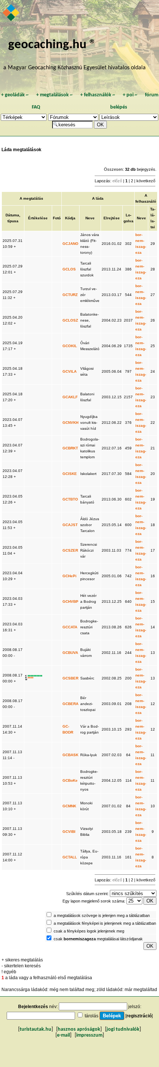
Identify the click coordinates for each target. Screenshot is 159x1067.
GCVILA (69, 371)
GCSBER (70, 678)
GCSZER (70, 550)
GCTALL (69, 857)
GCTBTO (70, 499)
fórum (151, 95)
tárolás (91, 1015)
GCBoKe (70, 780)
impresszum (89, 1035)
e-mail (63, 1035)
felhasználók (97, 95)
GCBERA (70, 704)
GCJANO (70, 244)
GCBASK (70, 755)
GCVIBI (68, 832)
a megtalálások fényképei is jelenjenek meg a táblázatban (105, 923)
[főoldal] (11, 13)
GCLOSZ (70, 320)
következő (145, 181)
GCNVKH (70, 423)
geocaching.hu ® (52, 45)
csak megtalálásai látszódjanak (98, 939)
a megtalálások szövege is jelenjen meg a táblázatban (102, 915)
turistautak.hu (35, 1029)
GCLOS (69, 269)
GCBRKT (70, 448)
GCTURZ (70, 295)
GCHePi (69, 576)
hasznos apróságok (79, 1029)
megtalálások (54, 95)
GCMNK (69, 806)
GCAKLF (70, 397)
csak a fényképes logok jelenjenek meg (89, 931)
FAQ (36, 107)
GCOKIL (69, 346)
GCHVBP (70, 601)
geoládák (15, 95)
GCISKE (69, 474)
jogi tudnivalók (122, 1029)
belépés (118, 107)
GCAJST (70, 525)
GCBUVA (70, 653)
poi (129, 95)
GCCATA (69, 627)
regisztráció (139, 1015)
